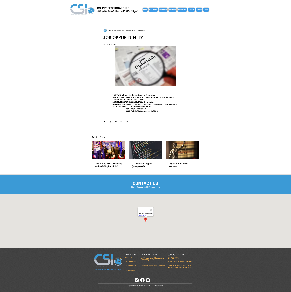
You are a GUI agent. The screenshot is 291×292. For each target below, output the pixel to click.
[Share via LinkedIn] (116, 121)
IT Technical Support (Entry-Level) (142, 165)
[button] (153, 10)
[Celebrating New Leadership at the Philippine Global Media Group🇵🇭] (108, 150)
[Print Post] (127, 121)
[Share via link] (121, 121)
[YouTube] (148, 280)
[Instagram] (137, 280)
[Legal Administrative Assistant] (182, 150)
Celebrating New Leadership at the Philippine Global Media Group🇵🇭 (108, 165)
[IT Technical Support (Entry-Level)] (145, 150)
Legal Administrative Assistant (179, 165)
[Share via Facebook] (104, 121)
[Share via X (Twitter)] (110, 121)
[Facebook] (142, 280)
